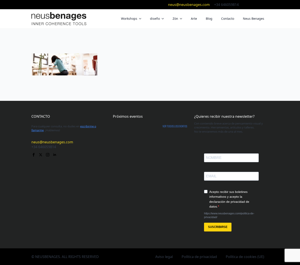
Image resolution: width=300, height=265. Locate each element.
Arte (194, 18)
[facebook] (245, 4)
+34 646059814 (226, 4)
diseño (155, 18)
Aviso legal (164, 256)
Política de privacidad (199, 256)
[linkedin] (266, 4)
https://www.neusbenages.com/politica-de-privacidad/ (229, 215)
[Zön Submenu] (182, 19)
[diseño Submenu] (164, 19)
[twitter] (252, 4)
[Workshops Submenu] (141, 19)
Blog (209, 18)
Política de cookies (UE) (245, 256)
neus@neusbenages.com (189, 4)
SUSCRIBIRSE (218, 227)
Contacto (227, 18)
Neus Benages (253, 18)
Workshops (129, 18)
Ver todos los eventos (175, 126)
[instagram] (259, 4)
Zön (175, 18)
